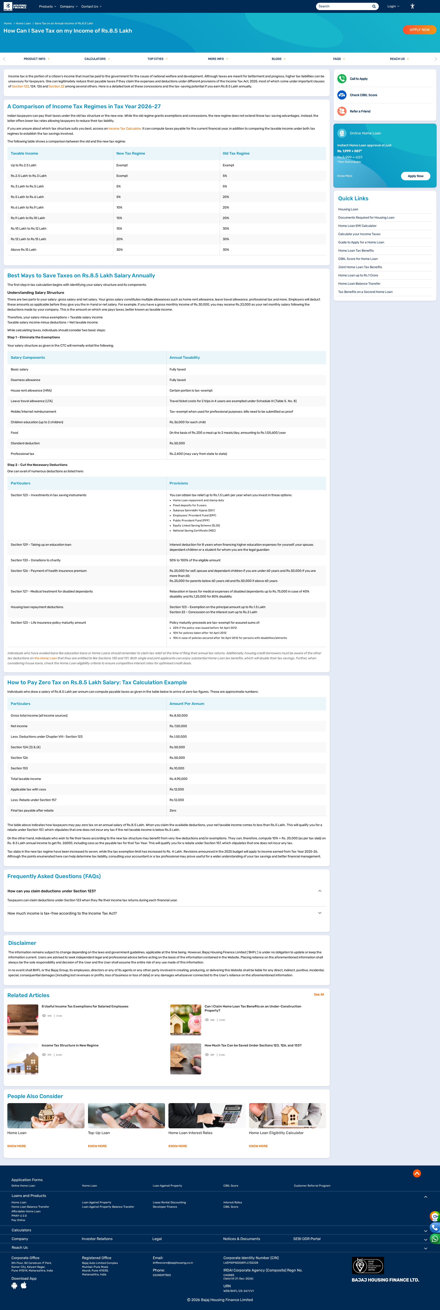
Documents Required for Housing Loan (366, 218)
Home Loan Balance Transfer (359, 284)
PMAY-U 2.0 (19, 1215)
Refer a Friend (360, 111)
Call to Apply (359, 79)
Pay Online (18, 1220)
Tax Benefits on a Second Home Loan (365, 292)
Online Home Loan (23, 1185)
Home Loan (89, 1185)
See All (319, 994)
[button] (412, 6)
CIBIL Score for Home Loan (358, 259)
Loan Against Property (167, 1185)
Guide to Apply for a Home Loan (361, 242)
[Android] (14, 1285)
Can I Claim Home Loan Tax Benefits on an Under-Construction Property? (253, 1008)
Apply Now (416, 176)
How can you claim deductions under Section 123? (52, 891)
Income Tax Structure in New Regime (70, 1045)
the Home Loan (45, 658)
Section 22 (56, 86)
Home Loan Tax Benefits (356, 251)
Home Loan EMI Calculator (357, 226)
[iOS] (24, 1285)
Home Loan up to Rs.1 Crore (358, 275)
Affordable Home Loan (26, 1211)
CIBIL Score (230, 1185)
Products (46, 6)
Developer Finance (165, 1206)
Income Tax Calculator (124, 129)
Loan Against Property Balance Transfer (108, 1206)
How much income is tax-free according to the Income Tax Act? (62, 913)
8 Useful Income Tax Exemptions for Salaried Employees (85, 1006)
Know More (344, 176)
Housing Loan (348, 209)
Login (392, 6)
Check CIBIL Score (363, 95)
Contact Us (90, 6)
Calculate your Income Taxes (359, 234)
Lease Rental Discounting (169, 1202)
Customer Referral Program (312, 1185)
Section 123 (20, 86)
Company (67, 6)
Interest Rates (232, 1202)
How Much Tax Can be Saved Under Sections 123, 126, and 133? (253, 1045)
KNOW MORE (16, 1146)
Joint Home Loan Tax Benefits (360, 267)
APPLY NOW (420, 30)
